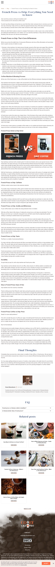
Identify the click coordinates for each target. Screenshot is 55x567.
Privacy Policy (27, 547)
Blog (8, 8)
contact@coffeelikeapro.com (27, 535)
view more (14, 445)
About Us (27, 550)
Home (2, 8)
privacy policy (24, 564)
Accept (46, 563)
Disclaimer (27, 545)
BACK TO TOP (27, 508)
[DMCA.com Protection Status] (27, 542)
